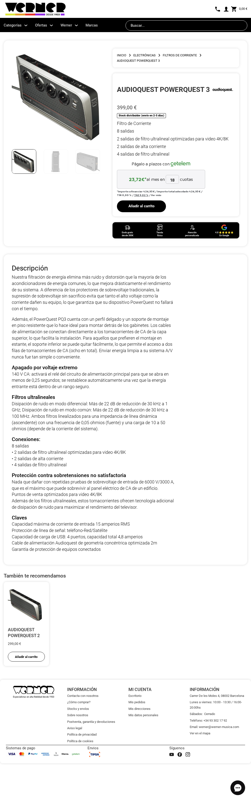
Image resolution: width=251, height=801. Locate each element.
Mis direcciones (139, 709)
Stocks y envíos (78, 709)
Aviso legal (74, 728)
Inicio (121, 55)
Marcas (92, 25)
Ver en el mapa (200, 733)
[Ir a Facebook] (179, 754)
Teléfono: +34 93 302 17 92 (208, 720)
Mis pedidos (136, 702)
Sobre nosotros (77, 715)
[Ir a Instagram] (188, 754)
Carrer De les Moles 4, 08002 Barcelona (217, 696)
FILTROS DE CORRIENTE (180, 55)
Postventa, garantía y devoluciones (91, 722)
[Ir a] (222, 89)
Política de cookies (80, 741)
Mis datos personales (143, 715)
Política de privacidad (82, 734)
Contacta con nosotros (83, 696)
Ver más (156, 195)
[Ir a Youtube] (171, 754)
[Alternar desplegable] (26, 25)
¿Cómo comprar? (78, 702)
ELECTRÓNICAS (144, 55)
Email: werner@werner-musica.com (214, 727)
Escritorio (134, 696)
